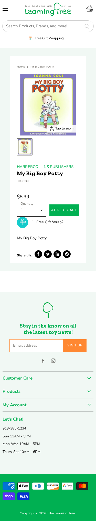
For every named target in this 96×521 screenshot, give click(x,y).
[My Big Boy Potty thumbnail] (24, 147)
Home (21, 67)
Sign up (74, 345)
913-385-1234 (14, 428)
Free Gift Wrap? (49, 222)
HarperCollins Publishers (45, 166)
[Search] (87, 26)
